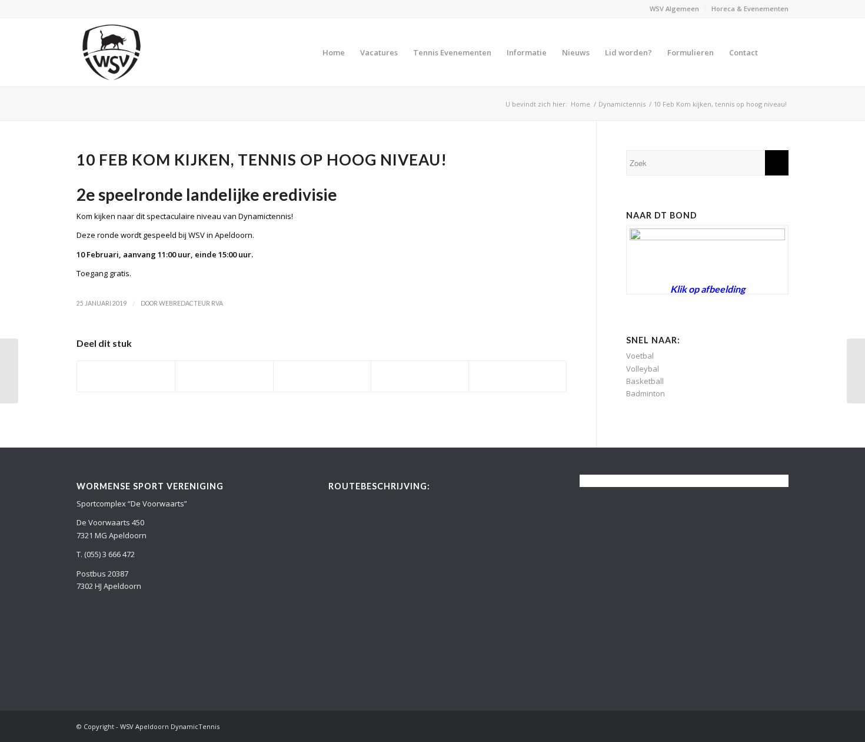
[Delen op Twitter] (223, 376)
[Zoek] (777, 52)
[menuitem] (675, 9)
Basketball (645, 381)
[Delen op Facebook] (126, 376)
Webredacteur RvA (191, 303)
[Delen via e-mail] (517, 376)
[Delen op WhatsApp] (322, 376)
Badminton (645, 393)
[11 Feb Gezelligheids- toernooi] (9, 371)
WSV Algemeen (674, 8)
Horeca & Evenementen (750, 8)
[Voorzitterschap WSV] (856, 371)
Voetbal (640, 355)
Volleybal (642, 368)
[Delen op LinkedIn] (419, 376)
